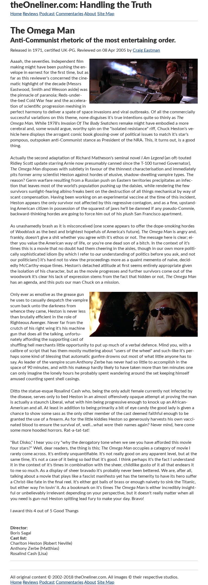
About (90, 14)
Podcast (47, 14)
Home (16, 14)
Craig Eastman (146, 50)
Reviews (30, 14)
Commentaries (69, 14)
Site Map (105, 14)
